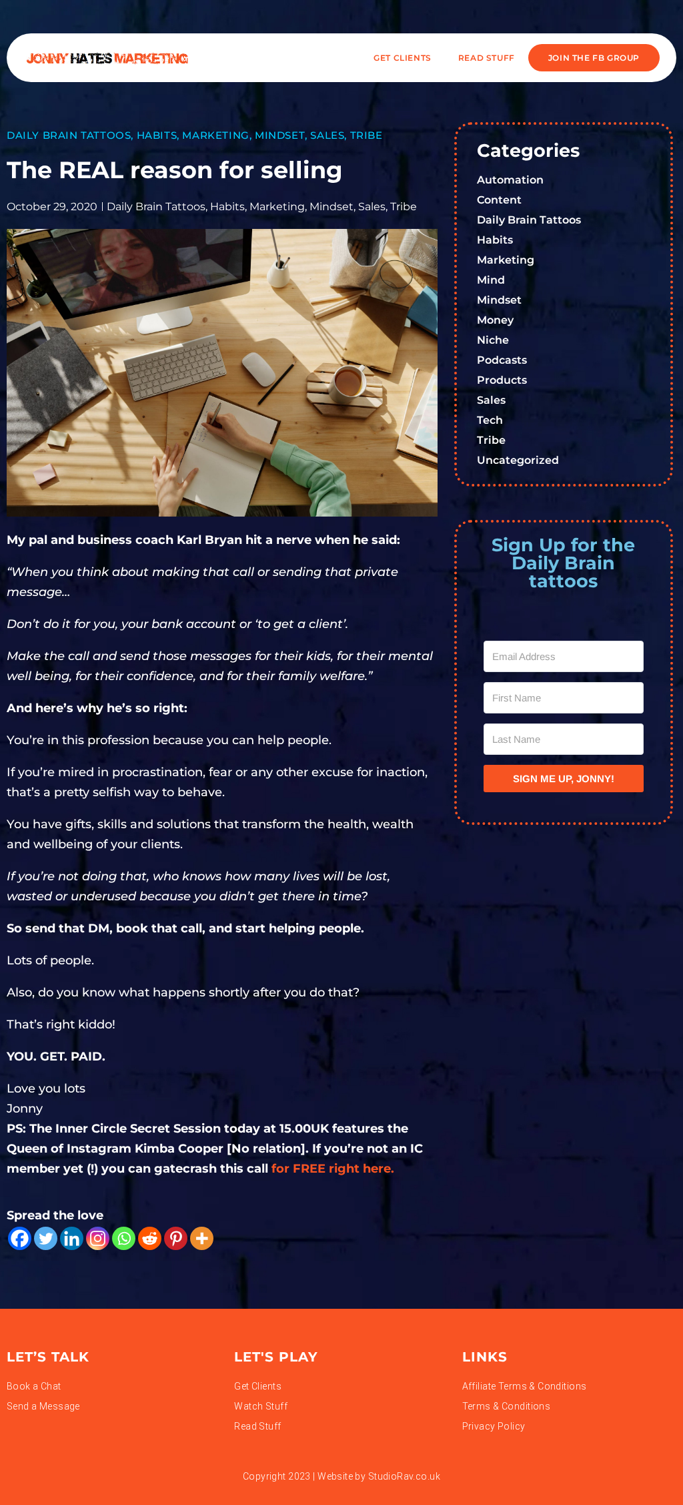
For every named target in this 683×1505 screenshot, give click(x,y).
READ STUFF (486, 58)
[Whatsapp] (123, 1238)
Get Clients (403, 58)
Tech (490, 420)
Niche (493, 340)
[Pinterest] (175, 1238)
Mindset (280, 135)
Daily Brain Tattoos (69, 135)
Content (499, 200)
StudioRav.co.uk (404, 1476)
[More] (201, 1238)
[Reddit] (149, 1238)
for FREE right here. (334, 1168)
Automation (510, 180)
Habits (157, 135)
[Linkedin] (71, 1238)
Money (495, 320)
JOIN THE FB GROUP (594, 58)
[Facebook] (19, 1238)
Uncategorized (518, 460)
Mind (491, 280)
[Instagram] (97, 1238)
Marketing (215, 135)
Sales (327, 135)
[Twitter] (45, 1238)
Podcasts (502, 360)
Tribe (366, 135)
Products (502, 380)
